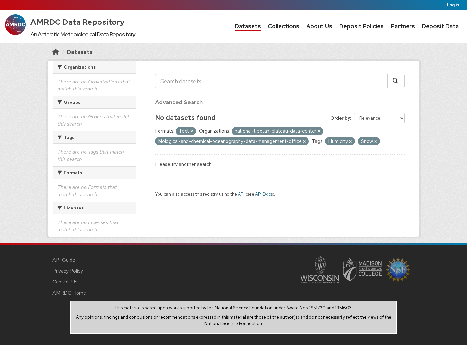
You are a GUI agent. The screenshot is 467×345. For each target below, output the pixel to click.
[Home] (55, 52)
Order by (340, 118)
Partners (403, 26)
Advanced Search (179, 102)
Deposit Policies (361, 26)
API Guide (63, 259)
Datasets (248, 26)
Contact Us (65, 281)
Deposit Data (440, 26)
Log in (453, 5)
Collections (283, 26)
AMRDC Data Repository (77, 22)
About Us (319, 26)
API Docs (264, 194)
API (241, 194)
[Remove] (191, 131)
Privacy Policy (67, 271)
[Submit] (396, 81)
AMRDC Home (69, 292)
